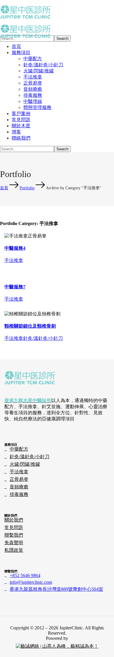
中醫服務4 (14, 248)
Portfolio (27, 188)
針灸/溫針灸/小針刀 (43, 338)
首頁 (4, 188)
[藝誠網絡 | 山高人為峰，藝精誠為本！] (57, 646)
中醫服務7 (14, 286)
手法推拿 (13, 260)
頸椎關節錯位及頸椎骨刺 (30, 326)
